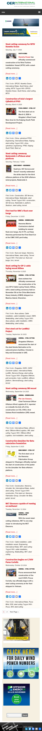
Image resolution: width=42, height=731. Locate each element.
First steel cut (20, 258)
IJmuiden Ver (10, 488)
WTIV (13, 88)
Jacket (32, 488)
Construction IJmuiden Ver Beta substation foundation (20, 442)
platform (28, 203)
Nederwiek (23, 198)
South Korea (24, 86)
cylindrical (9, 145)
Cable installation (21, 542)
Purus (8, 607)
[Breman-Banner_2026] (16, 643)
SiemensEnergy (17, 380)
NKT (21, 547)
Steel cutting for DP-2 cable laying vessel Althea (18, 267)
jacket (8, 498)
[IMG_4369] (21, 27)
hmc (12, 260)
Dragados (18, 368)
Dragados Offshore (27, 375)
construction (30, 200)
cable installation (21, 321)
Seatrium (9, 205)
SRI (28, 430)
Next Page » (14, 611)
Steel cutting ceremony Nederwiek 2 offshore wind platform (18, 156)
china (26, 143)
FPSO (25, 145)
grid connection (11, 378)
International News (12, 86)
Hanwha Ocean (24, 57)
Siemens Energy (17, 373)
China (17, 138)
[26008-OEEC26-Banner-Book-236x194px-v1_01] (16, 705)
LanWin (8, 373)
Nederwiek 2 (19, 203)
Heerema (30, 253)
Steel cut (18, 148)
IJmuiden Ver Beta (25, 495)
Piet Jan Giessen (25, 398)
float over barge (20, 253)
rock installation (18, 435)
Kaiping (31, 141)
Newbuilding (10, 318)
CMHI (34, 316)
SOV (11, 604)
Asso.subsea (19, 313)
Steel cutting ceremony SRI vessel (21, 388)
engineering (17, 145)
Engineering (10, 141)
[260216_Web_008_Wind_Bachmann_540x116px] (21, 36)
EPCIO (17, 83)
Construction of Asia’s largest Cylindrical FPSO (19, 100)
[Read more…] (11, 73)
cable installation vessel (22, 316)
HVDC (25, 368)
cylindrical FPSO (25, 138)
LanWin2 (25, 378)
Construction (19, 195)
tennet (24, 205)
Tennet (13, 200)
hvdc (19, 378)
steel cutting (31, 91)
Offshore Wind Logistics (18, 430)
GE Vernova (29, 195)
